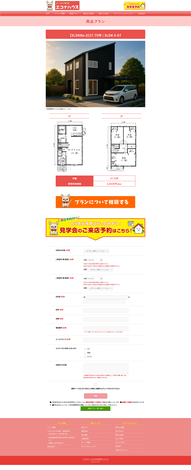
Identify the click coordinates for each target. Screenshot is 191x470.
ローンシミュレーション (123, 14)
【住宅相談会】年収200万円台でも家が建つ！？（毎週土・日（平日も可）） (61, 440)
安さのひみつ (119, 431)
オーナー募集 (85, 442)
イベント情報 (59, 14)
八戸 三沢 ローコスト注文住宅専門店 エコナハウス (95, 459)
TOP (47, 14)
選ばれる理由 (88, 14)
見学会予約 (51, 447)
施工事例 (84, 435)
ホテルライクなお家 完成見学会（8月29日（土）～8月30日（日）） (59, 432)
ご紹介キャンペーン (121, 450)
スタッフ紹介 (119, 439)
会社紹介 (141, 14)
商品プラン (74, 14)
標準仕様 (84, 431)
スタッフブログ (120, 442)
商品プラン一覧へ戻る (95, 408)
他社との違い (104, 14)
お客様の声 (85, 439)
